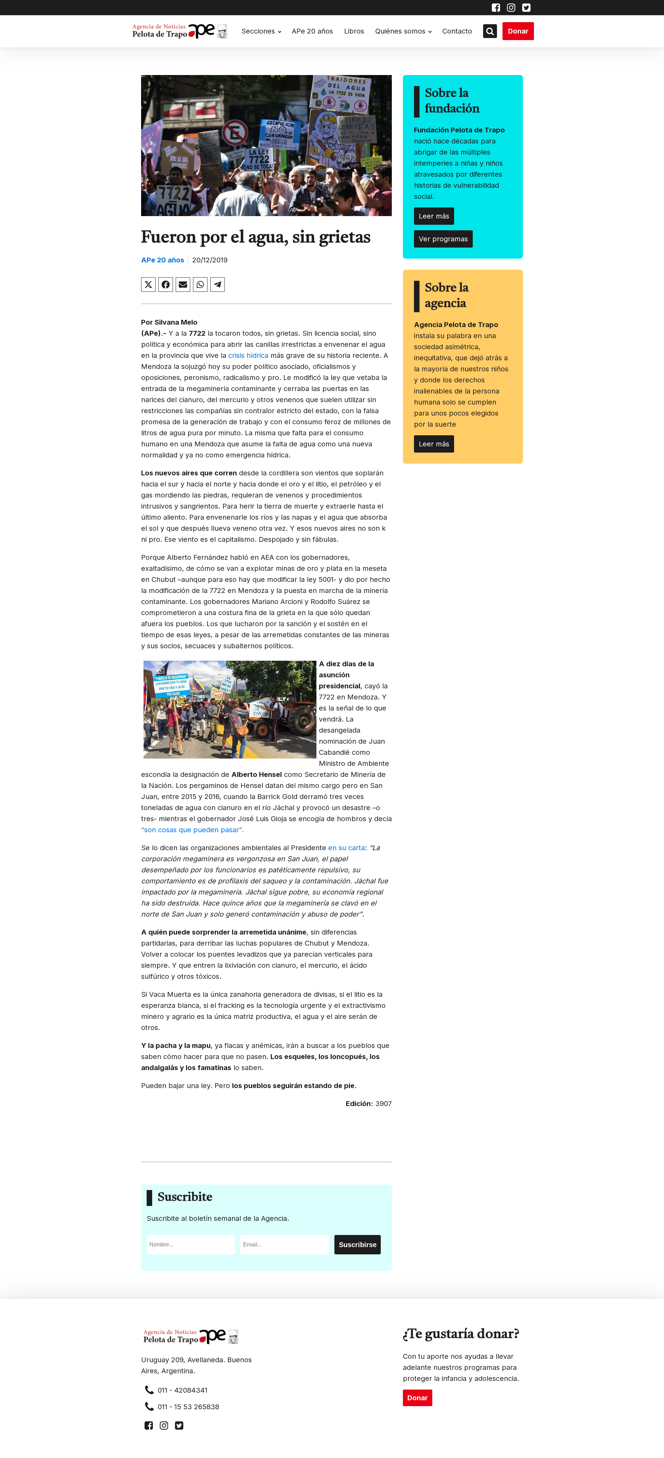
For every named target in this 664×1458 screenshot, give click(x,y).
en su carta (346, 848)
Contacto (457, 31)
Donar (518, 31)
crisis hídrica (248, 355)
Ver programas (443, 239)
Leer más (434, 216)
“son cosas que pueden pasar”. (192, 830)
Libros (354, 31)
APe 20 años (312, 31)
